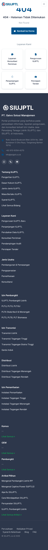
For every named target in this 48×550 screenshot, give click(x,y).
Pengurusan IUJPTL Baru (13, 221)
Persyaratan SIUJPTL (12, 503)
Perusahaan (7, 529)
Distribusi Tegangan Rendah (15, 377)
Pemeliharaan (8, 276)
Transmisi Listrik (9, 333)
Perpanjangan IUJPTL (12, 226)
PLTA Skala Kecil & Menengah (16, 312)
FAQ (34, 532)
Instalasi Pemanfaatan (12, 392)
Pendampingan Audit (11, 243)
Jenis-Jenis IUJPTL (11, 188)
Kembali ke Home (25, 31)
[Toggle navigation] (44, 4)
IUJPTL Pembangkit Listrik (14, 300)
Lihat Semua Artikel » (12, 514)
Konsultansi (7, 282)
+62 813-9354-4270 (15, 150)
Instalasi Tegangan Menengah (16, 404)
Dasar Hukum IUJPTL (12, 183)
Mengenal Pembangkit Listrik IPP (17, 481)
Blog (27, 532)
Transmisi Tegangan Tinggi (14, 338)
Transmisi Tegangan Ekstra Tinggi (18, 344)
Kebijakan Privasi (25, 529)
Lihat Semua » (8, 436)
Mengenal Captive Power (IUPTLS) (18, 486)
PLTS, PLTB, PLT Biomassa (14, 317)
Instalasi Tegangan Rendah (14, 409)
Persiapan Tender (10, 249)
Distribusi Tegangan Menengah (16, 371)
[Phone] (10, 161)
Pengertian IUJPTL (10, 177)
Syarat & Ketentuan (12, 532)
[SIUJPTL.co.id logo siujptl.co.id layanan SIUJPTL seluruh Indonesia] (10, 4)
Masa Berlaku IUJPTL (12, 194)
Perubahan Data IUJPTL (13, 232)
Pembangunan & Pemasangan (16, 265)
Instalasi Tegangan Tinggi (14, 398)
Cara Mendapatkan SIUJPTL (15, 498)
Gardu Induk (7, 350)
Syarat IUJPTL (8, 199)
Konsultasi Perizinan (11, 238)
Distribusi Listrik (9, 365)
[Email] (17, 161)
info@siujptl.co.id (13, 154)
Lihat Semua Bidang (11, 205)
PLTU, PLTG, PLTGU (11, 306)
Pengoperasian (9, 270)
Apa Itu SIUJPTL (9, 492)
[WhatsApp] (4, 161)
